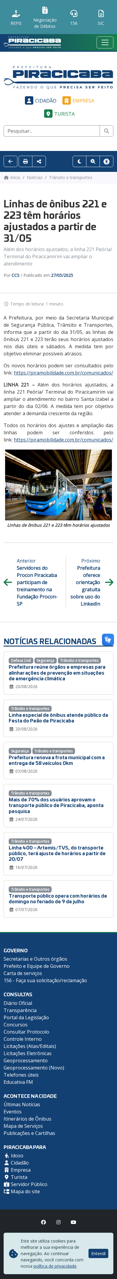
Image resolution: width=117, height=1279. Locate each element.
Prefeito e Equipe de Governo (37, 966)
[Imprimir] (25, 161)
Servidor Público (28, 1184)
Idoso (16, 1155)
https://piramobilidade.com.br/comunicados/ (63, 372)
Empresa (83, 100)
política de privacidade (55, 1266)
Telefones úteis (21, 1075)
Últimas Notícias (22, 1104)
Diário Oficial (18, 1003)
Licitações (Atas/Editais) (30, 1046)
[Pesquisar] (106, 131)
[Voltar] (10, 161)
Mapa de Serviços (23, 1126)
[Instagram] (58, 1222)
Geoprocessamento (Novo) (34, 1067)
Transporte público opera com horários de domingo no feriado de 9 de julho (58, 898)
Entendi (98, 1253)
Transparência (20, 1010)
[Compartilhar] (39, 161)
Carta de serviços (23, 973)
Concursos (16, 1024)
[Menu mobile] (105, 42)
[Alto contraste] (79, 161)
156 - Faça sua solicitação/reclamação (45, 980)
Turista (64, 114)
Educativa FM (18, 1082)
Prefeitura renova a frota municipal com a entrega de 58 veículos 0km (57, 760)
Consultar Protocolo (26, 1032)
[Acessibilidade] (106, 161)
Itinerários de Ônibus (27, 1119)
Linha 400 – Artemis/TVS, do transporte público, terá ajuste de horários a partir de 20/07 (57, 853)
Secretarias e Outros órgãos (35, 959)
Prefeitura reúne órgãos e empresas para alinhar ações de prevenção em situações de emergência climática (57, 672)
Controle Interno (23, 1039)
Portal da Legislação (26, 1017)
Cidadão (45, 100)
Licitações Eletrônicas (28, 1053)
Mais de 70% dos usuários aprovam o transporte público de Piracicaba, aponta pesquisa (56, 805)
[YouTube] (73, 1222)
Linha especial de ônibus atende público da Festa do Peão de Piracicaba (58, 717)
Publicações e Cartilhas (29, 1133)
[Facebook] (43, 1222)
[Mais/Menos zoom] (93, 161)
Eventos (13, 1111)
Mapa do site (25, 1191)
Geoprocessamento (26, 1060)
